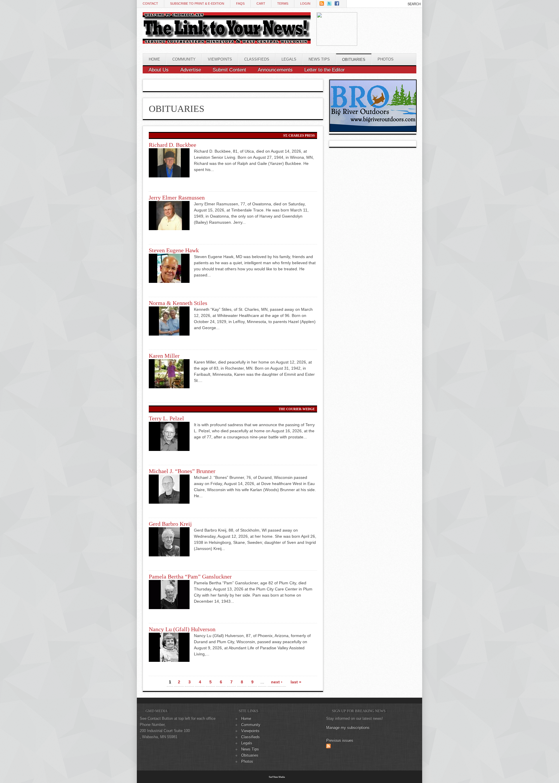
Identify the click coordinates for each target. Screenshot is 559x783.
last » (296, 682)
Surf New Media (277, 776)
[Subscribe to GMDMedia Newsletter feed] (328, 747)
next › (276, 682)
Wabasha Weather (386, 38)
